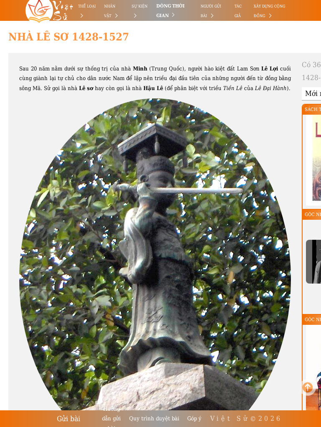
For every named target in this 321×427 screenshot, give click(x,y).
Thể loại (87, 6)
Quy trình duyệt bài (154, 418)
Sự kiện (140, 6)
